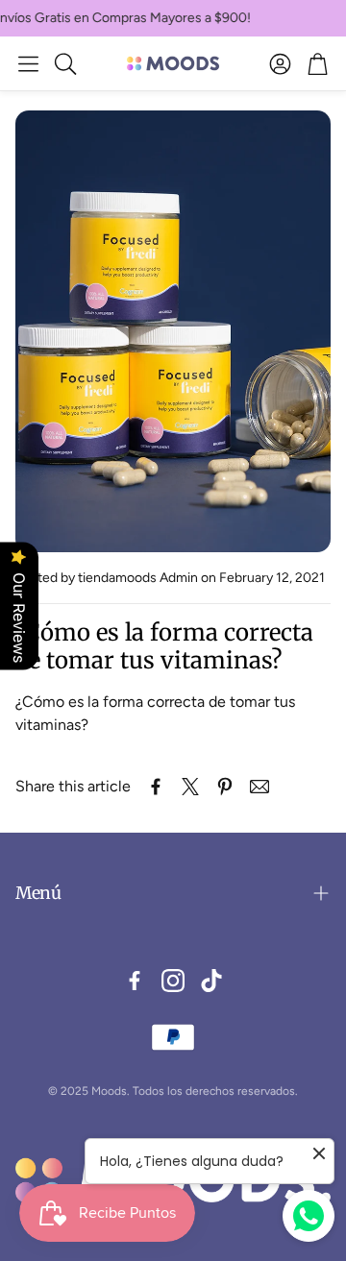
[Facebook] (134, 980)
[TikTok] (211, 980)
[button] (28, 63)
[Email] (259, 786)
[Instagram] (173, 980)
